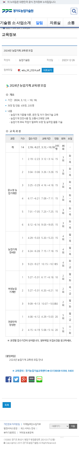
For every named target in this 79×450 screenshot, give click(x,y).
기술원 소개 (7, 23)
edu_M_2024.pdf (30, 70)
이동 (73, 426)
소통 (71, 22)
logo (23, 11)
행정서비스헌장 (10, 428)
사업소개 (23, 22)
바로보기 (47, 70)
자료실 (55, 22)
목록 (7, 405)
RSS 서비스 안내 (28, 428)
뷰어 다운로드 (10, 432)
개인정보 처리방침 (12, 424)
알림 (39, 22)
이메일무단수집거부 (32, 424)
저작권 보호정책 (26, 432)
